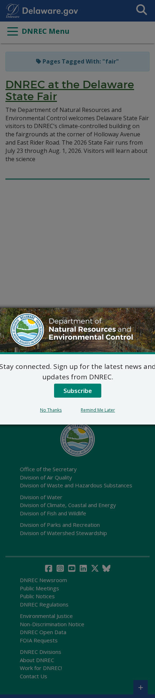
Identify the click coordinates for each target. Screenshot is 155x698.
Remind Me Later (98, 410)
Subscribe (77, 391)
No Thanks (51, 410)
